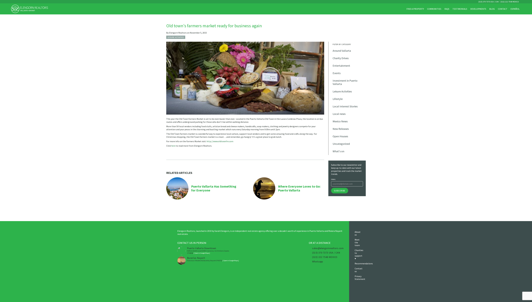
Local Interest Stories (345, 106)
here (173, 145)
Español (515, 8)
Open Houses (340, 136)
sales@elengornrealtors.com (328, 248)
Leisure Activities (342, 91)
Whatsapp (317, 261)
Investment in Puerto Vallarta (345, 82)
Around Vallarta (342, 50)
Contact (502, 8)
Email (333, 179)
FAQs (446, 8)
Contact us (358, 270)
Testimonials (459, 8)
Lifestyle (338, 99)
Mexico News (340, 121)
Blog (492, 8)
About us (357, 233)
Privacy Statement (360, 277)
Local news (339, 114)
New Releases (341, 128)
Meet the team (357, 242)
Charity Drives (341, 58)
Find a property (415, 8)
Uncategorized (341, 143)
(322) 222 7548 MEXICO (510, 2)
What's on (338, 151)
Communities (434, 8)
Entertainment (341, 65)
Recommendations (364, 263)
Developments (478, 8)
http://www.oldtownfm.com (220, 141)
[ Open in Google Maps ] (202, 253)
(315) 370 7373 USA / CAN (488, 2)
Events (337, 73)
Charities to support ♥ (359, 254)
